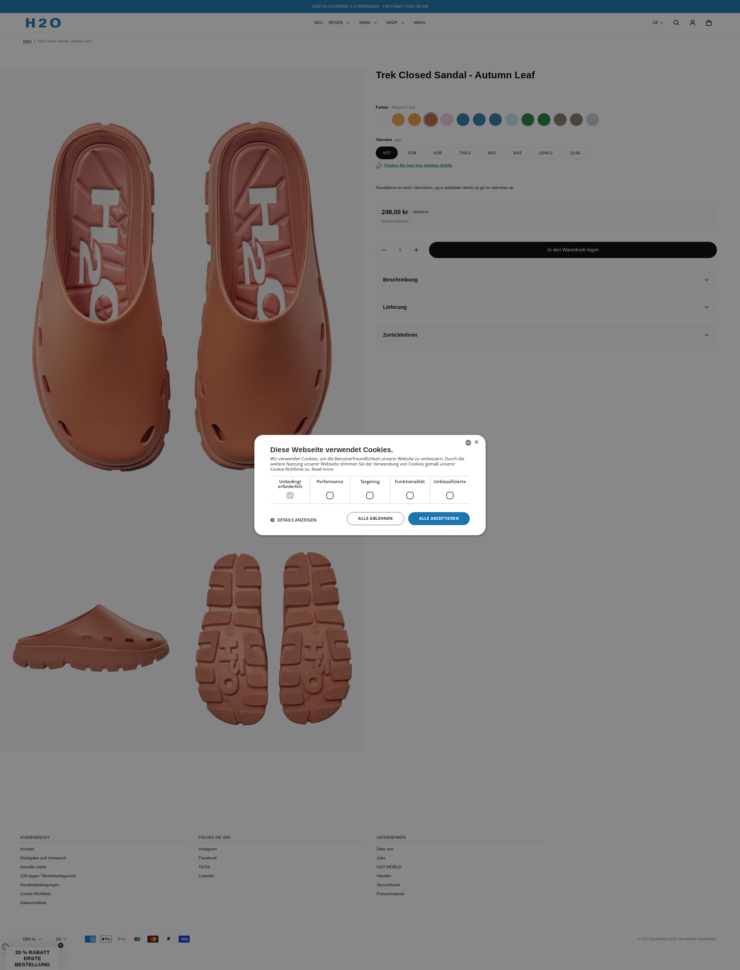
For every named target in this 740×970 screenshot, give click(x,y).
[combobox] (468, 443)
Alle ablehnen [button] (375, 518)
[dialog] (370, 485)
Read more (322, 469)
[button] (293, 520)
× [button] (476, 442)
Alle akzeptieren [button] (439, 518)
